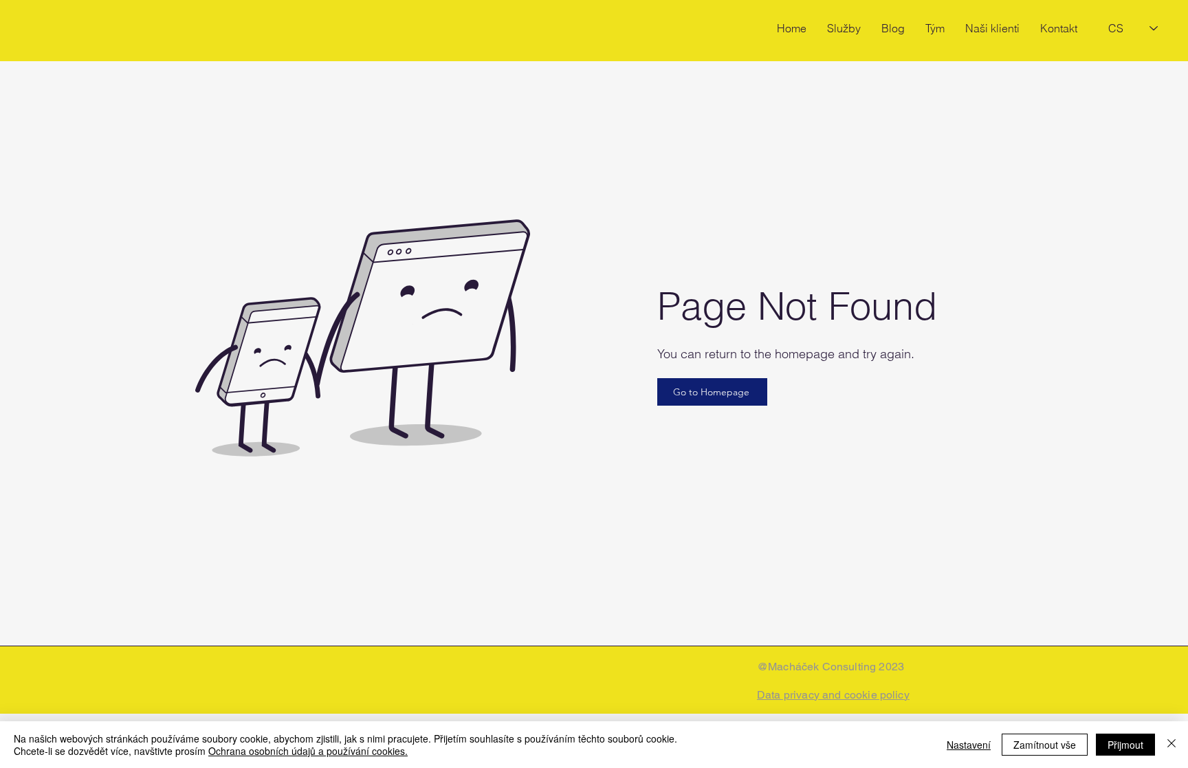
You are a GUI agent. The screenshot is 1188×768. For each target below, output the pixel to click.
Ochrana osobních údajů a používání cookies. (308, 751)
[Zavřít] (1171, 744)
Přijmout (1125, 744)
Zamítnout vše (1044, 744)
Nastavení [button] (969, 744)
